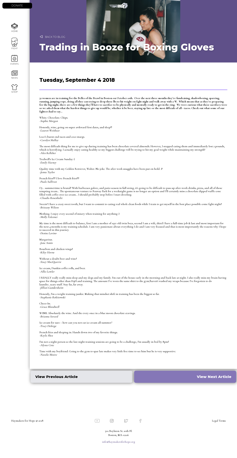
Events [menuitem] (14, 64)
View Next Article (214, 376)
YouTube (97, 421)
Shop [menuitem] (14, 92)
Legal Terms (219, 420)
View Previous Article (56, 376)
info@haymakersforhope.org (118, 442)
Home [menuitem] (14, 31)
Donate (17, 5)
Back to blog (55, 36)
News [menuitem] (14, 78)
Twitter (126, 421)
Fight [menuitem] (14, 48)
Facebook (140, 421)
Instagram (112, 421)
